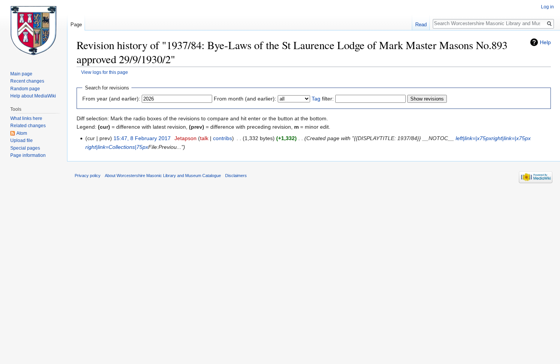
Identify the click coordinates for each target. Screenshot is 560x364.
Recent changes (27, 81)
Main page (21, 74)
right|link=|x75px (511, 138)
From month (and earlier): (245, 99)
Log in (547, 7)
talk (204, 138)
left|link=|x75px (473, 138)
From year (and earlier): (111, 99)
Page (76, 24)
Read (421, 24)
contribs (222, 138)
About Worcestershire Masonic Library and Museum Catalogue (163, 175)
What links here (26, 118)
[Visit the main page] (33, 30)
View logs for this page (104, 72)
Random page (25, 88)
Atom (21, 133)
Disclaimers (236, 175)
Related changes (28, 125)
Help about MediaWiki (33, 96)
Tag (316, 99)
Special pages (25, 148)
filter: (323, 99)
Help (545, 42)
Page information (28, 155)
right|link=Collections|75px (116, 147)
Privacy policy (88, 175)
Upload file (21, 140)
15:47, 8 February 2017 (142, 138)
